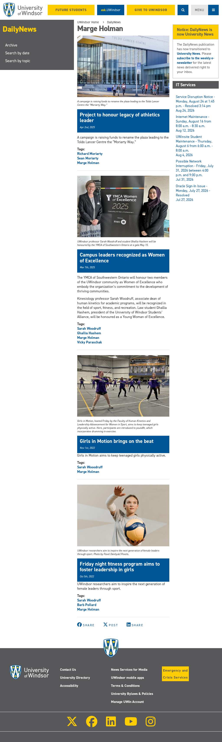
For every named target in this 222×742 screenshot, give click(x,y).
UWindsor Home (88, 22)
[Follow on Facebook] (91, 724)
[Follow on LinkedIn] (111, 724)
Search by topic (17, 60)
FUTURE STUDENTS (71, 10)
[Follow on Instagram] (151, 724)
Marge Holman (88, 163)
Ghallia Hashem (89, 333)
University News (188, 53)
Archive (11, 45)
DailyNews (20, 29)
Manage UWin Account (127, 701)
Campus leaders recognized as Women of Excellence (122, 257)
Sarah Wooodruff (90, 467)
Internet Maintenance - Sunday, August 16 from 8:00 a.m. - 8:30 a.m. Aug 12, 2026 (193, 123)
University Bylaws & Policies (132, 693)
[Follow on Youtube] (131, 724)
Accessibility (69, 685)
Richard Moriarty (90, 153)
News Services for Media (129, 669)
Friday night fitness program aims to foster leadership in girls (120, 566)
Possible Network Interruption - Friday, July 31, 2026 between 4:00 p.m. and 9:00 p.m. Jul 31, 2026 (195, 170)
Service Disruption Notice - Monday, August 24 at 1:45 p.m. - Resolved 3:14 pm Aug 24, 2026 (195, 103)
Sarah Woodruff (89, 328)
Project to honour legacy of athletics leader (120, 117)
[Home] (22, 10)
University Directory (75, 677)
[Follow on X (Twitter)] (72, 724)
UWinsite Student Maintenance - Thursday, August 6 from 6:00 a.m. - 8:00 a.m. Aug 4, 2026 (194, 145)
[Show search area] (183, 10)
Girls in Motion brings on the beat (116, 441)
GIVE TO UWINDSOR (151, 10)
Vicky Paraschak (89, 342)
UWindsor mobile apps (127, 677)
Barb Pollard (86, 605)
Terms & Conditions (125, 685)
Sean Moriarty (87, 158)
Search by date (17, 53)
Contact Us (68, 669)
